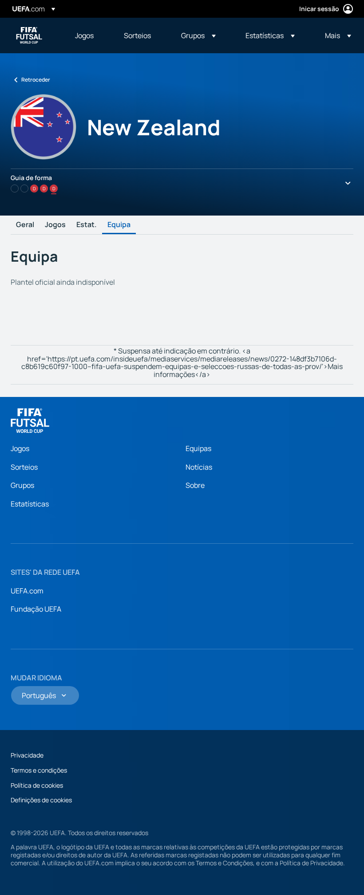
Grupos (22, 485)
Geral (25, 225)
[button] (198, 35)
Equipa (119, 225)
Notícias (199, 467)
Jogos (55, 225)
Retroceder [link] (35, 79)
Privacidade (27, 755)
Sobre (195, 485)
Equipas (198, 448)
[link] (84, 35)
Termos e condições (39, 770)
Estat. (86, 225)
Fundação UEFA (36, 609)
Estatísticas (30, 504)
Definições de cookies (41, 800)
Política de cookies (37, 785)
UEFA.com (27, 591)
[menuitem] (88, 35)
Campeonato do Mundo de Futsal (29, 35)
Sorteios (24, 467)
